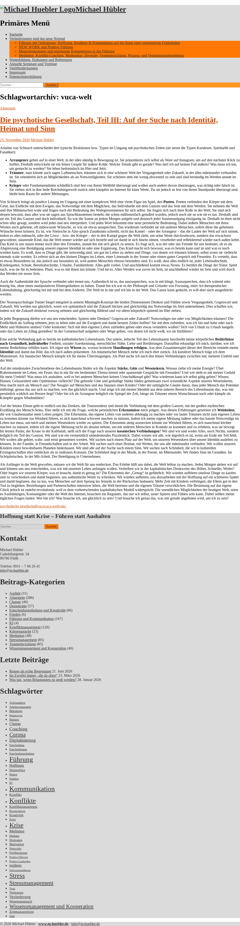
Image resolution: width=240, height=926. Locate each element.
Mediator (14, 836)
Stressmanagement (23, 640)
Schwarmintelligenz (20, 870)
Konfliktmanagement (25, 627)
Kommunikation (32, 788)
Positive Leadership (19, 861)
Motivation (16, 844)
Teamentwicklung (22, 644)
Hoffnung (16, 765)
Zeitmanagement (21, 912)
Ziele (12, 916)
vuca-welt (51, 506)
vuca (40, 506)
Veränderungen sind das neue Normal (37, 39)
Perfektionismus (18, 852)
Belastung (15, 711)
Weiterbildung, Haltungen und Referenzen (40, 60)
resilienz (15, 865)
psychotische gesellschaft (18, 506)
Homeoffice (17, 770)
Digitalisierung (22, 740)
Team (12, 888)
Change (15, 602)
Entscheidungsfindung (21, 753)
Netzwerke (15, 848)
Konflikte (22, 800)
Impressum (17, 72)
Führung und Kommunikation (31, 619)
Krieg (12, 819)
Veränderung (20, 897)
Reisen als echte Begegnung (30, 671)
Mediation (16, 636)
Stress (17, 875)
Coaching (18, 728)
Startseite (16, 34)
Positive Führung (18, 857)
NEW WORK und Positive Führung (46, 47)
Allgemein (7, 108)
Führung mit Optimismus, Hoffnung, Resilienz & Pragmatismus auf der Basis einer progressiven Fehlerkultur (99, 43)
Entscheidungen (18, 749)
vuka (62, 506)
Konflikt (15, 795)
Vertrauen (16, 892)
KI (11, 623)
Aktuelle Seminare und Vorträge (33, 64)
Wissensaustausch (20, 901)
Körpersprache (20, 631)
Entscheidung (16, 745)
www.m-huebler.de (53, 924)
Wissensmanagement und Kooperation (37, 648)
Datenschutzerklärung (25, 77)
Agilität (14, 593)
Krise (16, 825)
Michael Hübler (100, 9)
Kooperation (17, 811)
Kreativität (16, 815)
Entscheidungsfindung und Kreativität (37, 610)
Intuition (14, 778)
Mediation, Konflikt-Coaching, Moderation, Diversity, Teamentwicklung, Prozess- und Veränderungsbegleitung (101, 55)
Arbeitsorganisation (20, 707)
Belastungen (15, 715)
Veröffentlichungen (23, 68)
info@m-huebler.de (14, 570)
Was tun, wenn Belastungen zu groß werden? (42, 680)
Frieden (15, 614)
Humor (13, 774)
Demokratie (18, 606)
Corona (17, 734)
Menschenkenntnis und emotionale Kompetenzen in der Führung (67, 51)
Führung (21, 759)
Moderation (15, 840)
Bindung (14, 719)
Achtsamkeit (17, 702)
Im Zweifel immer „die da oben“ (33, 675)
